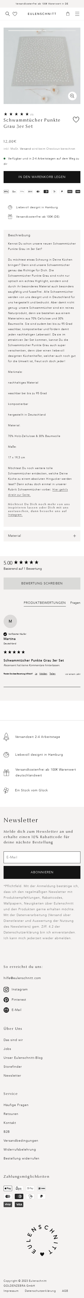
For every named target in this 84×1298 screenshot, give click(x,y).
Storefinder (13, 1067)
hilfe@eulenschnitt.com (22, 978)
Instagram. (15, 514)
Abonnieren (42, 872)
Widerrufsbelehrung (20, 1149)
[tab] (45, 603)
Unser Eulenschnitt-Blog (23, 1058)
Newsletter (12, 1076)
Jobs (7, 1049)
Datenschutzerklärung (40, 1290)
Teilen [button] (53, 673)
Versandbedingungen (21, 1141)
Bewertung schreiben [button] (42, 583)
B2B (7, 1132)
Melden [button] (43, 673)
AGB (65, 1290)
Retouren (11, 1114)
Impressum (11, 1290)
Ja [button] (36, 673)
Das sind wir (13, 1040)
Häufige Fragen (16, 1105)
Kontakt (10, 1123)
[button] (69, 14)
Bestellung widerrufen (21, 1158)
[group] (42, 563)
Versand (25, 148)
